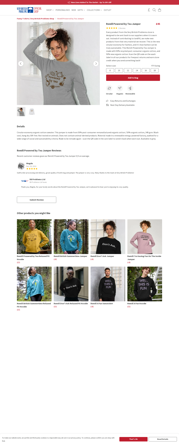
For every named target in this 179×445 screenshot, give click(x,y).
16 (146, 70)
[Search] (154, 10)
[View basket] (159, 10)
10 (119, 70)
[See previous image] (20, 63)
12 (128, 70)
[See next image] (96, 63)
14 (137, 70)
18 (155, 70)
